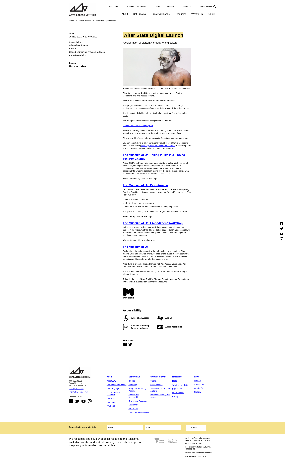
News (157, 7)
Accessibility (207, 452)
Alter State (113, 7)
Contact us (186, 7)
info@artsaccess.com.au (78, 392)
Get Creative (140, 14)
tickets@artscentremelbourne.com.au (158, 146)
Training (154, 381)
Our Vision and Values (116, 385)
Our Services (178, 393)
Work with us (112, 406)
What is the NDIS (180, 385)
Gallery (211, 14)
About (125, 14)
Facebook (71, 401)
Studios (131, 381)
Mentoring (132, 385)
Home (71, 21)
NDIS (174, 381)
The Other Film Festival (136, 7)
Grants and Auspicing (138, 401)
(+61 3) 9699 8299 (76, 389)
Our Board (111, 398)
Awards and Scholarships (134, 396)
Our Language (113, 388)
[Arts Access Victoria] (82, 10)
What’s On (197, 14)
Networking (133, 405)
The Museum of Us (135, 246)
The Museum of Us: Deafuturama (145, 185)
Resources (180, 14)
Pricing (175, 396)
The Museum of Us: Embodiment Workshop (153, 223)
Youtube (83, 401)
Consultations (156, 385)
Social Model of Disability (113, 393)
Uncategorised (78, 66)
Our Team (111, 402)
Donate (170, 7)
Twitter (77, 401)
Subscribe (195, 428)
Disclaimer (196, 452)
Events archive (85, 21)
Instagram (90, 401)
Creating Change (161, 14)
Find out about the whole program (138, 126)
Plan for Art (177, 389)
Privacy (188, 452)
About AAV (111, 381)
